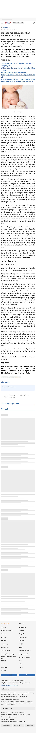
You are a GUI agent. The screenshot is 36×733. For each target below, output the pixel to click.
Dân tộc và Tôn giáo (7, 630)
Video (20, 664)
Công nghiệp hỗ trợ (24, 650)
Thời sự (3, 627)
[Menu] (2, 23)
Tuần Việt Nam (5, 650)
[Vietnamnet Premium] (5, 624)
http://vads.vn (10, 719)
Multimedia (4, 667)
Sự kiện (27, 675)
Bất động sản (5, 647)
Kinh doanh (22, 627)
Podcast (21, 667)
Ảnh (2, 664)
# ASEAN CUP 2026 (18, 22)
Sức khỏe (3, 640)
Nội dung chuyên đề (24, 657)
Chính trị (21, 624)
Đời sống (4, 637)
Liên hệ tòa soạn (6, 689)
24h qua (3, 670)
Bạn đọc (5, 27)
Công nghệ (22, 640)
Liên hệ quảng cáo (7, 708)
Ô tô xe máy (4, 644)
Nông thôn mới (23, 654)
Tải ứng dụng (6, 725)
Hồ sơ (20, 660)
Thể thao (21, 630)
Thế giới (21, 634)
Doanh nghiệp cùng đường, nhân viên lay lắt (17, 81)
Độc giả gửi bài (18, 725)
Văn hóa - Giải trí (24, 637)
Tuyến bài (9, 675)
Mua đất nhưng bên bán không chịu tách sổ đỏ (18, 79)
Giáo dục (3, 634)
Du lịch (21, 644)
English (3, 660)
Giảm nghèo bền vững (7, 654)
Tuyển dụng (30, 725)
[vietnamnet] (8, 23)
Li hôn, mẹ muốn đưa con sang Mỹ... (14, 72)
